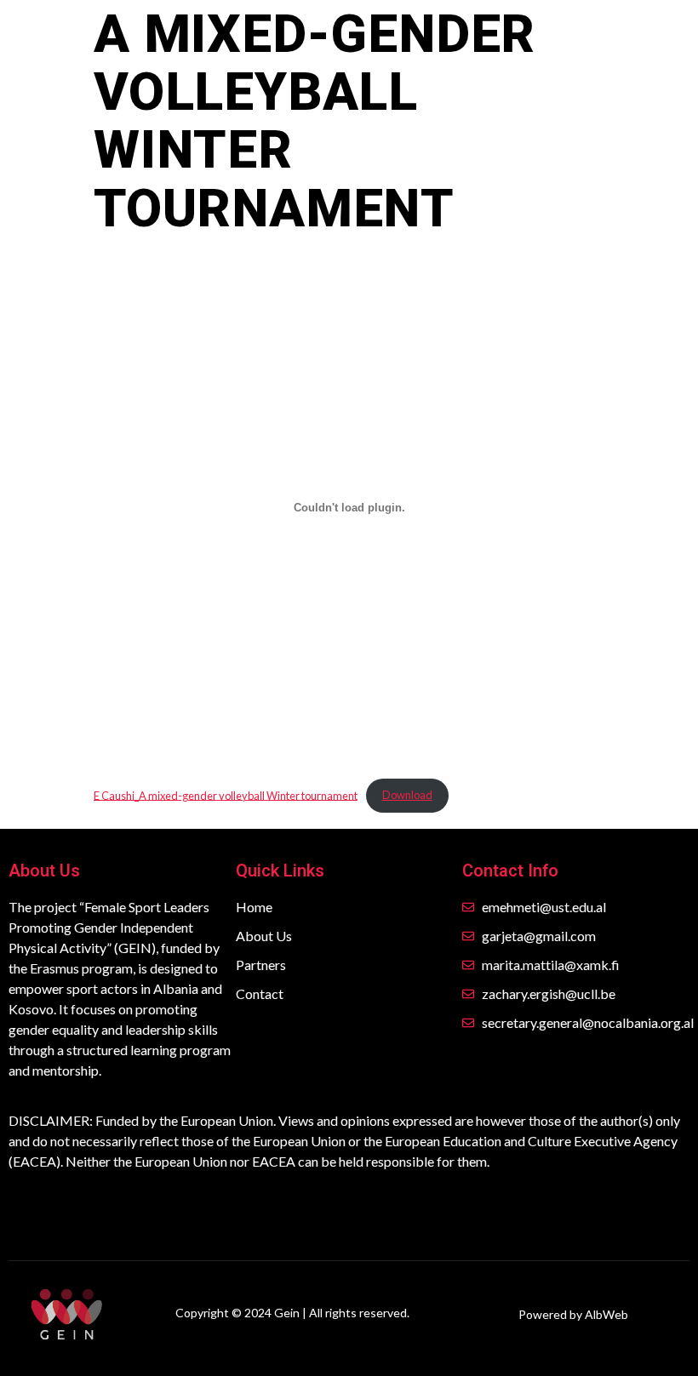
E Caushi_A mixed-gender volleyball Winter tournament (226, 795)
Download (407, 795)
